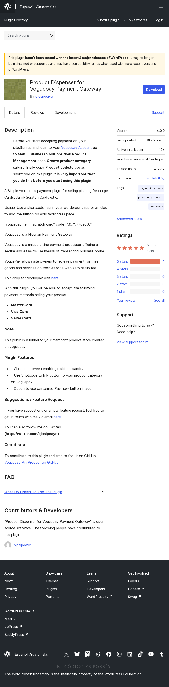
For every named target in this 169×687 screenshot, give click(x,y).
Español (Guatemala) (31, 654)
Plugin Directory (16, 20)
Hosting (10, 589)
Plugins (51, 589)
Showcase (54, 573)
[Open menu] (162, 6)
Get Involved (138, 573)
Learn (91, 573)
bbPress (13, 626)
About (9, 573)
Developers (96, 589)
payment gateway (151, 188)
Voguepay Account (76, 147)
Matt (10, 619)
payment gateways (150, 197)
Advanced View (129, 219)
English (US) (156, 178)
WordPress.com (19, 611)
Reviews (37, 112)
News (9, 581)
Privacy (10, 596)
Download (154, 89)
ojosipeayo (44, 96)
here (55, 278)
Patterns (52, 596)
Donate (136, 589)
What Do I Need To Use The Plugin (33, 492)
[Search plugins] (51, 35)
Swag (134, 596)
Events (133, 581)
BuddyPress (16, 634)
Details (14, 112)
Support (158, 112)
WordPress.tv (100, 596)
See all (159, 300)
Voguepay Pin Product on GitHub (31, 462)
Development (65, 112)
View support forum (132, 342)
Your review (126, 300)
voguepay (156, 206)
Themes (52, 581)
